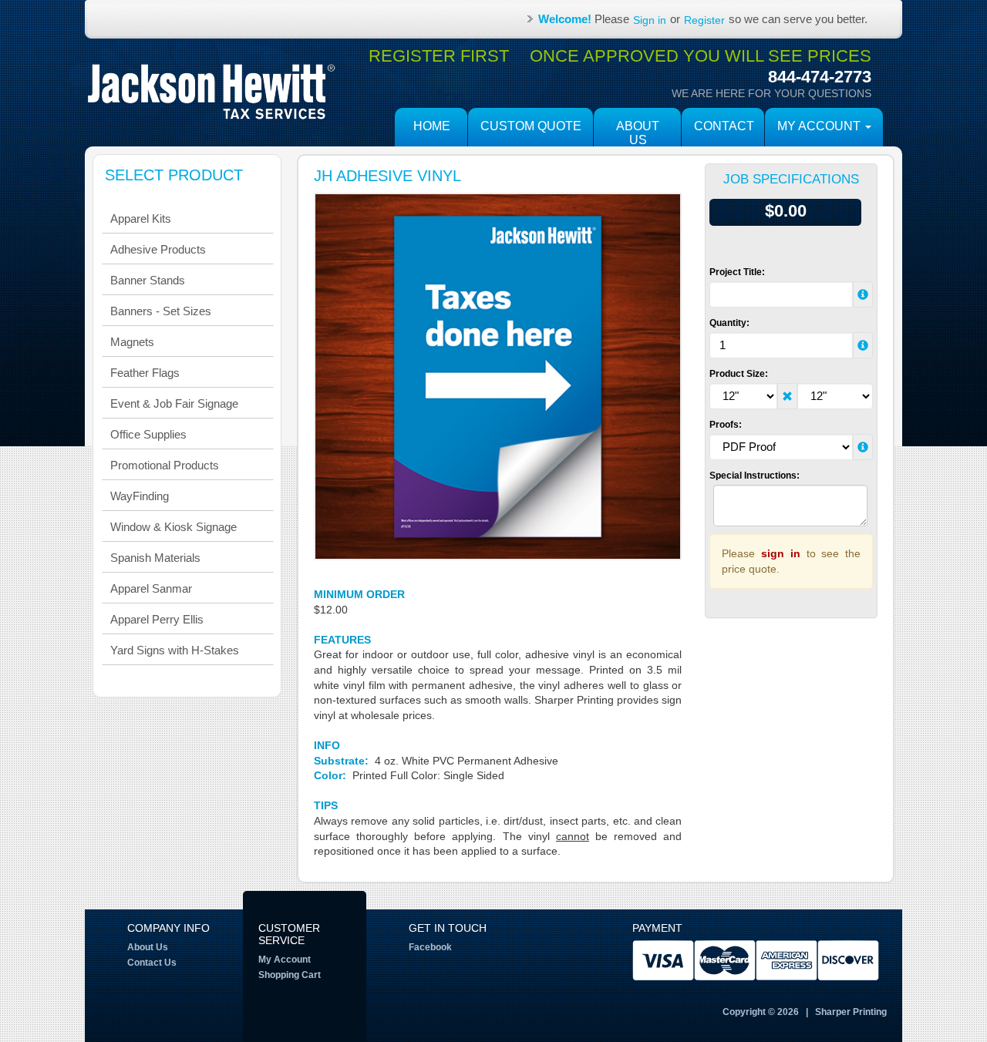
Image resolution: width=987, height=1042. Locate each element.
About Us (637, 132)
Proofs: (725, 424)
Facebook (430, 947)
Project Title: (737, 272)
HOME (431, 126)
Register (704, 20)
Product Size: (738, 373)
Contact (724, 126)
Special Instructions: (754, 475)
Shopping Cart (289, 975)
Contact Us (152, 962)
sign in (780, 553)
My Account (284, 959)
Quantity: (729, 323)
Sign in (649, 20)
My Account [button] (820, 126)
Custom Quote (530, 126)
